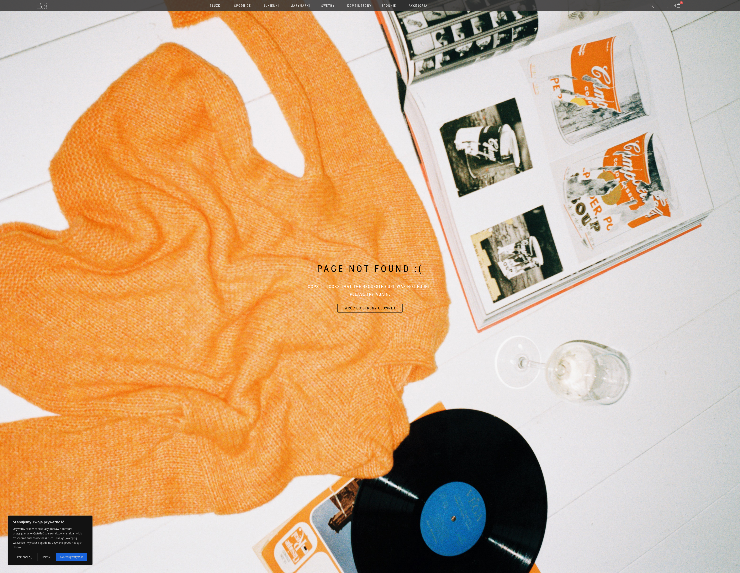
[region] (50, 540)
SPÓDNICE (242, 6)
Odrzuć (46, 557)
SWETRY (328, 6)
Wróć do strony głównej (370, 308)
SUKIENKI (271, 6)
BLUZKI (216, 6)
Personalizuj (24, 557)
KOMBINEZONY (359, 6)
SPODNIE (389, 6)
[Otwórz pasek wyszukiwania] (652, 6)
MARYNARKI (300, 6)
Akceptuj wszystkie (71, 557)
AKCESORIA (418, 6)
